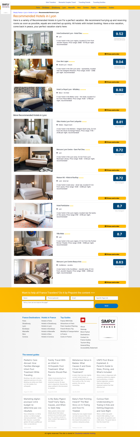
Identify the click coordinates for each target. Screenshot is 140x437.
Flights (93, 7)
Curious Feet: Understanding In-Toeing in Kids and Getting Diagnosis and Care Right (105, 405)
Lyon (64, 7)
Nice (79, 7)
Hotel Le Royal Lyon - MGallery (68, 89)
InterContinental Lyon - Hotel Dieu (69, 33)
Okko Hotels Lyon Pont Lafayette (69, 121)
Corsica (86, 7)
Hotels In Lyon (33, 12)
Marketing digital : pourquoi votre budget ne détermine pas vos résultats (32, 405)
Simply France (17, 12)
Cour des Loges (62, 61)
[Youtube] (82, 320)
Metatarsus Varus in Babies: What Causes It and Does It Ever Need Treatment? (81, 366)
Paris (38, 7)
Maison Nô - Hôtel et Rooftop (67, 177)
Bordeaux (45, 7)
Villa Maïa (60, 233)
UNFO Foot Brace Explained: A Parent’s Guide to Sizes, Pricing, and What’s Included (105, 366)
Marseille (71, 7)
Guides (111, 7)
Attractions (102, 7)
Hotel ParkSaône (63, 205)
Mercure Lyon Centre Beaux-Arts (69, 261)
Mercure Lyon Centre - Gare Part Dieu (71, 149)
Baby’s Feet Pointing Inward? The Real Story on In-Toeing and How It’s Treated (82, 405)
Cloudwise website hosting (85, 433)
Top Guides (65, 317)
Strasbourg (56, 7)
